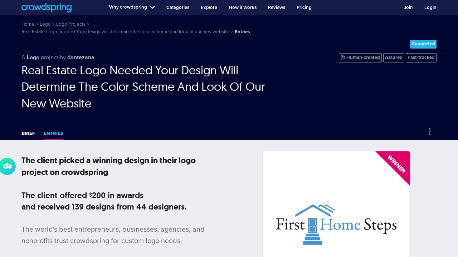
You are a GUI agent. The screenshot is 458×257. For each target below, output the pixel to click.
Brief (28, 133)
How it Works (243, 7)
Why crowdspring (128, 7)
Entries (53, 133)
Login (430, 7)
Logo (33, 57)
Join (408, 7)
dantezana (80, 57)
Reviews (276, 7)
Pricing (304, 7)
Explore (209, 7)
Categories (177, 7)
